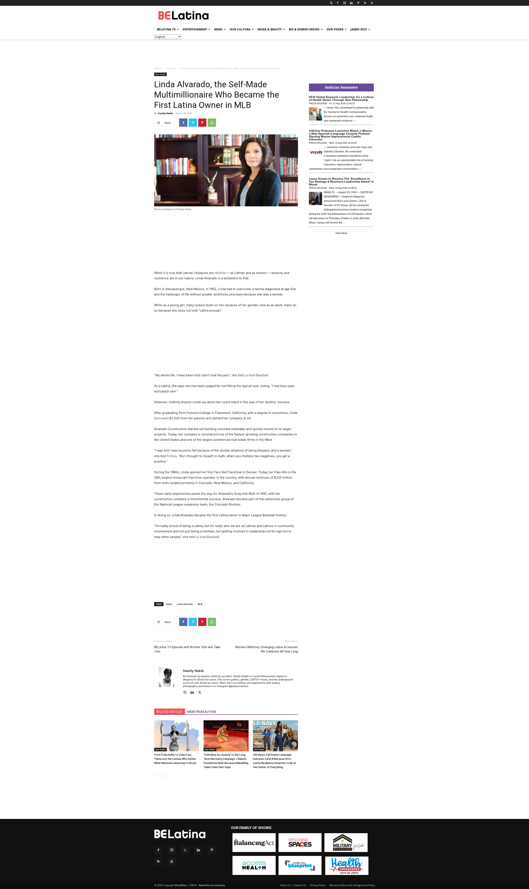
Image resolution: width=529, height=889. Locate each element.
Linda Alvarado (185, 604)
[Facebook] (338, 3)
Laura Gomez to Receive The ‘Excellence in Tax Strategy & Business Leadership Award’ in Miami (341, 181)
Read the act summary (212, 885)
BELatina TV (166, 29)
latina (169, 604)
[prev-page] (156, 775)
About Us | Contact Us (293, 885)
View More (341, 233)
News (218, 29)
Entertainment (195, 29)
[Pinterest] (358, 3)
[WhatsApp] (212, 122)
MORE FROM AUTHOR (201, 711)
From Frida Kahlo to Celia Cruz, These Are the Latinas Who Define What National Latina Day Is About (175, 759)
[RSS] (365, 3)
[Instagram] (344, 3)
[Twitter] (372, 3)
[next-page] (163, 775)
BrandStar (181, 885)
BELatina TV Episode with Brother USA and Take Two (187, 649)
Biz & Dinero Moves (304, 29)
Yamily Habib (165, 113)
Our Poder (334, 29)
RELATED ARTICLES (169, 711)
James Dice (358, 29)
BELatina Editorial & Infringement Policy (352, 885)
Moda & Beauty (269, 29)
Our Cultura (240, 29)
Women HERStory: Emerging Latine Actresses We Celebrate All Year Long (266, 649)
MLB (200, 604)
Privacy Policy (317, 885)
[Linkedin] (351, 3)
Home (157, 68)
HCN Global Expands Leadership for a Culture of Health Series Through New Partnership (341, 98)
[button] (331, 2)
